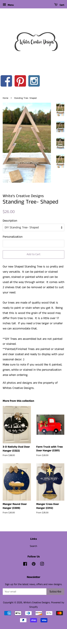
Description (10, 221)
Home (5, 98)
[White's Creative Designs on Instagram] (42, 565)
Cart (61, 5)
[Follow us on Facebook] (6, 82)
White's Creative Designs (36, 602)
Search (33, 546)
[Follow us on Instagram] (34, 82)
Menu (10, 5)
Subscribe (55, 592)
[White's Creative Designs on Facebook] (25, 565)
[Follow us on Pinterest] (20, 82)
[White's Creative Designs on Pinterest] (34, 565)
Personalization (13, 237)
